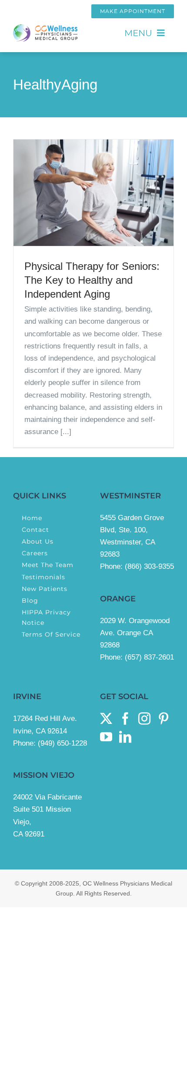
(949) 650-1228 (62, 743)
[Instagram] (144, 719)
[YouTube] (106, 737)
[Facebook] (125, 719)
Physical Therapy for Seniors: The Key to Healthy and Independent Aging (92, 280)
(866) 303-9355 (149, 566)
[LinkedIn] (125, 737)
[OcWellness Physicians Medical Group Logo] (45, 28)
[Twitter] (106, 719)
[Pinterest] (163, 719)
